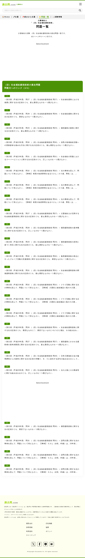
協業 (47, 527)
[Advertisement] (42, 61)
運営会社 (29, 523)
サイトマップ (31, 535)
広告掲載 (49, 523)
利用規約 (29, 531)
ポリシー (49, 531)
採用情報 (29, 527)
